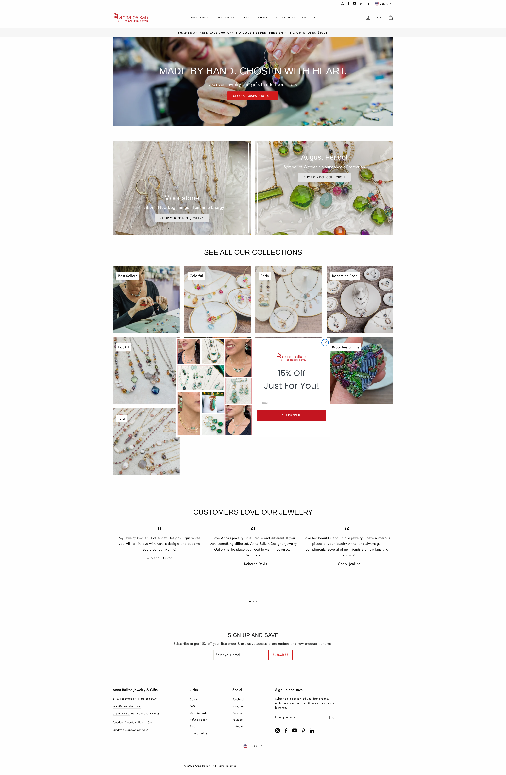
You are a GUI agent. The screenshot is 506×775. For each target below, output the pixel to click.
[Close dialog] (325, 342)
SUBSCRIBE (291, 415)
